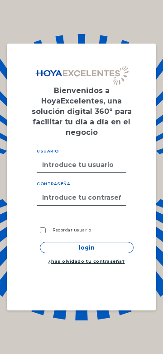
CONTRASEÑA (53, 183)
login (87, 247)
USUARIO (48, 150)
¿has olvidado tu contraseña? (86, 261)
